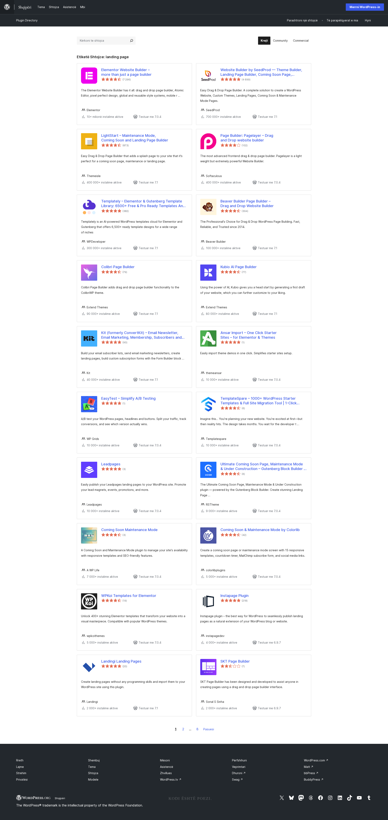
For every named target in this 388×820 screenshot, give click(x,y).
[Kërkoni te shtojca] (132, 41)
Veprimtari (238, 766)
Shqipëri (60, 798)
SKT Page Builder (235, 661)
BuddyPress (314, 779)
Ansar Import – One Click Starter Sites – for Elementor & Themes (248, 335)
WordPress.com (316, 760)
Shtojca (93, 773)
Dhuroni (239, 773)
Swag (237, 779)
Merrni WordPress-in (365, 7)
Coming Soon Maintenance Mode (129, 530)
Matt (308, 766)
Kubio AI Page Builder (238, 267)
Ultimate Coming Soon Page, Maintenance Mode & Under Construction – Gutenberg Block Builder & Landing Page (263, 466)
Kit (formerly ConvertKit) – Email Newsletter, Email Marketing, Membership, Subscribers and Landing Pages (141, 335)
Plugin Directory (27, 20)
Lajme (20, 766)
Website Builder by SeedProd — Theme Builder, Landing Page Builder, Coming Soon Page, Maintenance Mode (261, 72)
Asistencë (166, 766)
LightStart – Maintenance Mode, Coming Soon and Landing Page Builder (134, 137)
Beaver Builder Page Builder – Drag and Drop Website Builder (247, 203)
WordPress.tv (170, 779)
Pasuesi (208, 729)
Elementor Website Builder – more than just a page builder (126, 72)
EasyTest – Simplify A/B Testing (128, 398)
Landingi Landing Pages (121, 661)
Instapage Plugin (234, 595)
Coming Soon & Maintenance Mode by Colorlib (260, 530)
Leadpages (110, 464)
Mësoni (165, 760)
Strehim (21, 773)
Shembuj (94, 760)
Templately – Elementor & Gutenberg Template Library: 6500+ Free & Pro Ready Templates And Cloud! (143, 203)
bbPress (311, 773)
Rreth (19, 760)
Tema (92, 766)
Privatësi (22, 779)
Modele (93, 779)
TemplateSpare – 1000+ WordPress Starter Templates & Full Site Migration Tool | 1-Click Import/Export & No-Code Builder (258, 401)
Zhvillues (166, 773)
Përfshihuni (239, 760)
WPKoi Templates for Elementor (128, 595)
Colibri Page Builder (118, 267)
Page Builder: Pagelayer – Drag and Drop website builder (246, 137)
